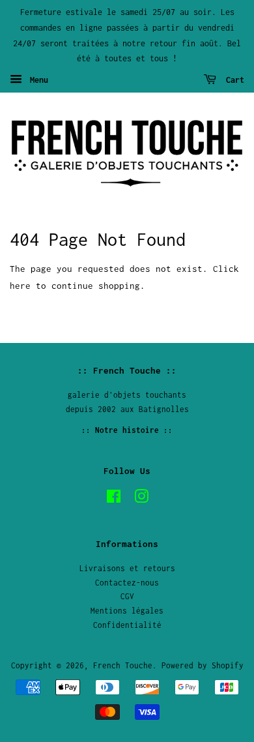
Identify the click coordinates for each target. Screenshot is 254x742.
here (20, 285)
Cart (232, 80)
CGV (127, 596)
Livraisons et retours (127, 568)
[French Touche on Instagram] (141, 499)
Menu (36, 80)
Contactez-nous (127, 582)
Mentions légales (127, 610)
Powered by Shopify (203, 665)
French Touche (122, 665)
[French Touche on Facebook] (113, 499)
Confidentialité (127, 625)
